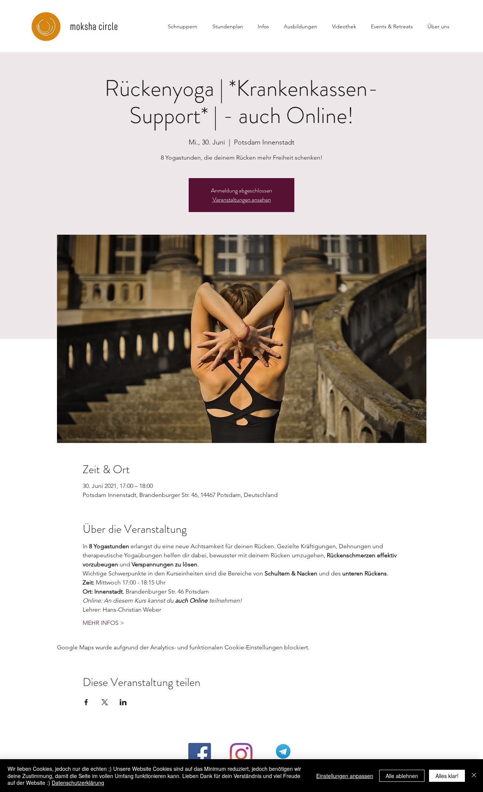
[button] (267, 26)
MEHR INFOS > (103, 622)
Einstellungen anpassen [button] (344, 776)
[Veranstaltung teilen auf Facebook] (86, 702)
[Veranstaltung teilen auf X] (104, 702)
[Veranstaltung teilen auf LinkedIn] (123, 702)
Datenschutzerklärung (78, 782)
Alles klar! (446, 776)
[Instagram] (241, 754)
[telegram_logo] (282, 754)
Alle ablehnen (402, 776)
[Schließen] (473, 775)
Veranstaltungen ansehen (241, 199)
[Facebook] (199, 754)
